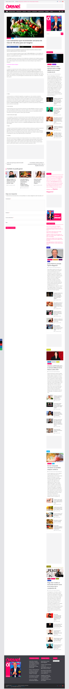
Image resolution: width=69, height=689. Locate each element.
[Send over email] (1, 349)
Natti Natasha (52, 184)
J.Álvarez (47, 180)
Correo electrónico (10, 217)
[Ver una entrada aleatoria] (62, 11)
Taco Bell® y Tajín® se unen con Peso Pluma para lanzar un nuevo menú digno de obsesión (58, 135)
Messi (49, 184)
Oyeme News (18, 11)
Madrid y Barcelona (57, 183)
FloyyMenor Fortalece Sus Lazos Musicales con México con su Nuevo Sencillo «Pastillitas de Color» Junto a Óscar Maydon (58, 101)
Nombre (8, 212)
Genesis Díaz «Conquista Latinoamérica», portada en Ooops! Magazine (34, 662)
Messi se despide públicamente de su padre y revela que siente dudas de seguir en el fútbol (58, 327)
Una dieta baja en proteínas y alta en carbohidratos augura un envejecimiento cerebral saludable (24, 182)
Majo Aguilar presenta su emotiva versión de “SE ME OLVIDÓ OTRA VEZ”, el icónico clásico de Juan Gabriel (58, 120)
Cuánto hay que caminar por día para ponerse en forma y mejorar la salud (58, 508)
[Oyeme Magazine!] (7, 11)
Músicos (49, 578)
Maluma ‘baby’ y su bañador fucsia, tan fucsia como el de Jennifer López (11, 181)
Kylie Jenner (60, 181)
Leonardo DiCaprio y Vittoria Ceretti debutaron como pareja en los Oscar (58, 632)
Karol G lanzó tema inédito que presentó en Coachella (58, 430)
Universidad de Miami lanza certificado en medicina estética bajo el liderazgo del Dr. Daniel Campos (58, 405)
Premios (57, 578)
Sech (61, 185)
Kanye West (59, 180)
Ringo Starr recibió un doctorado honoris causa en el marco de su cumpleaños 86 (54, 585)
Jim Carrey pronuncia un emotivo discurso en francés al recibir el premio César (58, 646)
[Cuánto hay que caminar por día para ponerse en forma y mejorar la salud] (49, 509)
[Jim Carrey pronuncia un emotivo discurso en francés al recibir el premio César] (49, 647)
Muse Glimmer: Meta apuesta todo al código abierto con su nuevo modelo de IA (54, 69)
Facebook (54, 178)
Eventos (24, 11)
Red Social (49, 580)
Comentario (8, 198)
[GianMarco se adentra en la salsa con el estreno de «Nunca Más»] (49, 128)
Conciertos (53, 177)
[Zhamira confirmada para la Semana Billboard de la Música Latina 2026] (54, 355)
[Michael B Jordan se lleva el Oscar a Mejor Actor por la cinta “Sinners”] (49, 640)
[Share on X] (1, 342)
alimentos (47, 176)
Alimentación (41, 11)
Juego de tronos (55, 180)
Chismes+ (47, 11)
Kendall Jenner (48, 181)
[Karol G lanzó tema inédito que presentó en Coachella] (49, 431)
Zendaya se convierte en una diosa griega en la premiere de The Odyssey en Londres (58, 397)
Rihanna (58, 185)
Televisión (60, 259)
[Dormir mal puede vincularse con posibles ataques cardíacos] (54, 457)
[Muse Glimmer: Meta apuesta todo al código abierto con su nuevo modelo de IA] (54, 58)
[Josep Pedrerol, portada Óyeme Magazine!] (54, 253)
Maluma (61, 183)
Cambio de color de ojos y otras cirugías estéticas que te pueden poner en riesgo (58, 501)
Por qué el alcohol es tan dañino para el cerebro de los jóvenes (58, 514)
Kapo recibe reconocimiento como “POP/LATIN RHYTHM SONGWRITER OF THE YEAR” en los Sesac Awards (57, 617)
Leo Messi (50, 183)
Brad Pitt (47, 177)
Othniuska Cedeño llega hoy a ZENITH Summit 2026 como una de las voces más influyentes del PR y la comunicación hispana (58, 422)
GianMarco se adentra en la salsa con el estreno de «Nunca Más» (58, 127)
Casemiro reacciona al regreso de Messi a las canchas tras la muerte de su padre (58, 313)
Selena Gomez (48, 187)
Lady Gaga (47, 183)
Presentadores (55, 259)
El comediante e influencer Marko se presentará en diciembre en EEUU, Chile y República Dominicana (36, 164)
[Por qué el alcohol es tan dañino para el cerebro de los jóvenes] (49, 516)
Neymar (57, 184)
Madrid (54, 183)
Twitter (58, 187)
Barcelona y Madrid (57, 176)
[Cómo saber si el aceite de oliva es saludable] (49, 521)
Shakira (52, 187)
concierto (50, 177)
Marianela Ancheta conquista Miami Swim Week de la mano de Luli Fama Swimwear (58, 414)
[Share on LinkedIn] (1, 347)
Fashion (29, 11)
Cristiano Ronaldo (57, 177)
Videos (51, 11)
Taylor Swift (55, 187)
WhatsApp (48, 189)
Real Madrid (54, 185)
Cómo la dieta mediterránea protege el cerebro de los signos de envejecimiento (58, 527)
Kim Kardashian (54, 181)
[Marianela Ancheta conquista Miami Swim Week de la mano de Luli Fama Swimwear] (49, 414)
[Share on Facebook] (1, 340)
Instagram (59, 178)
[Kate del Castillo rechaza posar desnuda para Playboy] (39, 171)
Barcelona (53, 176)
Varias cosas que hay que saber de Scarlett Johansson (15, 163)
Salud (12, 38)
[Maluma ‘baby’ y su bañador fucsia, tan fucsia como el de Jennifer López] (12, 171)
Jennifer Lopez (51, 180)
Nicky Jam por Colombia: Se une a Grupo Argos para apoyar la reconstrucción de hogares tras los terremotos (58, 111)
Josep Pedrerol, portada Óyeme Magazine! (53, 226)
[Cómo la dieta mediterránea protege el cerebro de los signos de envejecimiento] (49, 528)
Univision (60, 187)
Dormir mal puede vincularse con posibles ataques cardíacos (54, 467)
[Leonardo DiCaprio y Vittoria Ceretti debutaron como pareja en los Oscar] (49, 633)
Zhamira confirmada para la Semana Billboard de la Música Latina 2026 (54, 367)
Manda (30, 669)
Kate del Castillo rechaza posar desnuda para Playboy (37, 181)
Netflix (55, 184)
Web (6, 222)
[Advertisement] (45, 6)
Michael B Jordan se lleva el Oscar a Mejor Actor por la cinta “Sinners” (58, 639)
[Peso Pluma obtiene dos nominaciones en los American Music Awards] (49, 626)
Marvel (47, 184)
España (52, 178)
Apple (50, 176)
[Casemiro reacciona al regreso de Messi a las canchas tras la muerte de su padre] (49, 313)
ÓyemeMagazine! (18, 44)
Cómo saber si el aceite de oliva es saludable (58, 521)
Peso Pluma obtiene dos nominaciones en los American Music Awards (58, 625)
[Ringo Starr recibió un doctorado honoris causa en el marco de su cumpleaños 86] (54, 572)
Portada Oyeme (12, 11)
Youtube (51, 189)
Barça (62, 176)
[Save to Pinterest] (1, 344)
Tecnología (34, 11)
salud (59, 185)
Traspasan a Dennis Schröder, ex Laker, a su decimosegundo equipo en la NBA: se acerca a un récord (54, 228)
